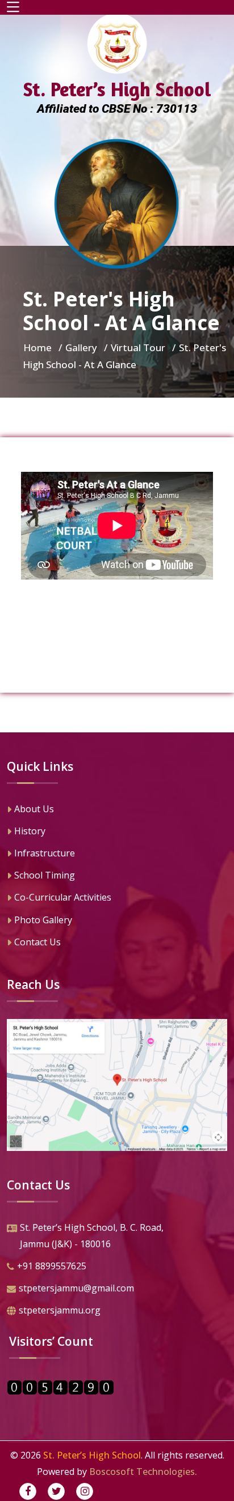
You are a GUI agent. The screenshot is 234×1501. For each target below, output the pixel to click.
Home (37, 347)
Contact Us (37, 942)
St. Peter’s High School (92, 1455)
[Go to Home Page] (117, 203)
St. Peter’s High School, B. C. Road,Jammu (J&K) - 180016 (92, 1235)
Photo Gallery (43, 920)
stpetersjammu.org (60, 1310)
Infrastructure (44, 853)
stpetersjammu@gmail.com (76, 1288)
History (29, 831)
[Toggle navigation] (13, 7)
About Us (34, 809)
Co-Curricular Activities (62, 897)
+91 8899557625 (51, 1266)
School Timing (44, 875)
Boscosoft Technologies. (143, 1471)
